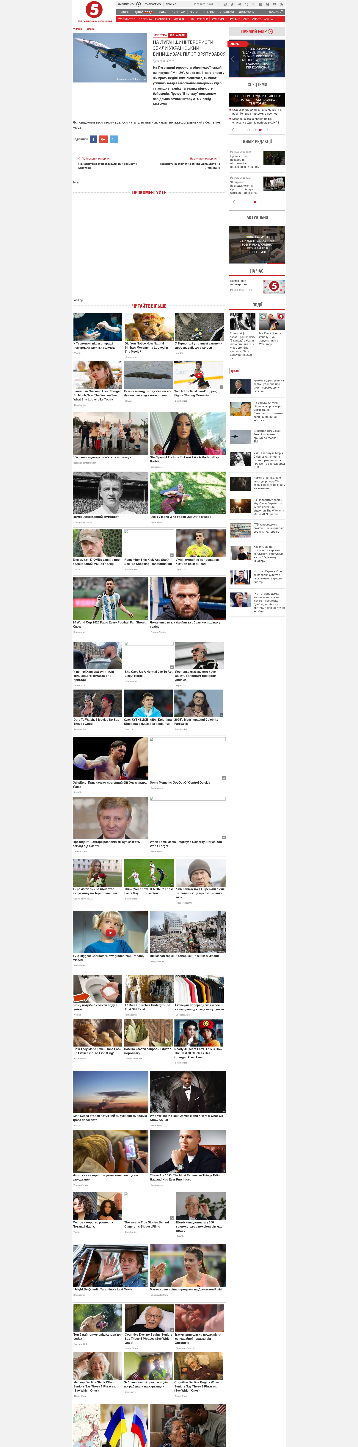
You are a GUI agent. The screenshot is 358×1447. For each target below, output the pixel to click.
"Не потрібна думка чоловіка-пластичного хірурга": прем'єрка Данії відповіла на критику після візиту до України (269, 602)
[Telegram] (239, 4)
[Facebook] (218, 4)
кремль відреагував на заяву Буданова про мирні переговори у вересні (269, 386)
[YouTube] (274, 4)
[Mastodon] (260, 4)
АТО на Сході (177, 35)
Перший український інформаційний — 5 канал (94, 12)
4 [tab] (266, 130)
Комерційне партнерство (238, 282)
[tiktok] (232, 4)
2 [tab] (254, 130)
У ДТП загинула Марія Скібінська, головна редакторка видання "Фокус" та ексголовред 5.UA (269, 460)
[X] (253, 4)
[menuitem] (124, 12)
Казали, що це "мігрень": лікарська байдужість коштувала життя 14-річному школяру (268, 554)
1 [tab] (248, 130)
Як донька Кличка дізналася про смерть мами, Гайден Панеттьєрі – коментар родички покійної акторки (269, 411)
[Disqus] (149, 250)
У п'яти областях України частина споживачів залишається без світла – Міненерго (257, 122)
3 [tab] (260, 130)
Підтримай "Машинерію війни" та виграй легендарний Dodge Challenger (244, 162)
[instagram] (225, 4)
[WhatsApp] (246, 4)
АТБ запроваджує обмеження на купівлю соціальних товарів (269, 528)
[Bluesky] (267, 4)
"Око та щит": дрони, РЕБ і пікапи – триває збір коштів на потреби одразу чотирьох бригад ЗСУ (245, 189)
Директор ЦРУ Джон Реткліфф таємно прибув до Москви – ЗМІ (267, 436)
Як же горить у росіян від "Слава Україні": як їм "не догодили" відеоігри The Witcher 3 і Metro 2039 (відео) (269, 507)
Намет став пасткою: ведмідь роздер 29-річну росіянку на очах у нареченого (269, 483)
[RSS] (281, 4)
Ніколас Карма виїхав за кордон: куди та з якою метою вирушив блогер (268, 577)
